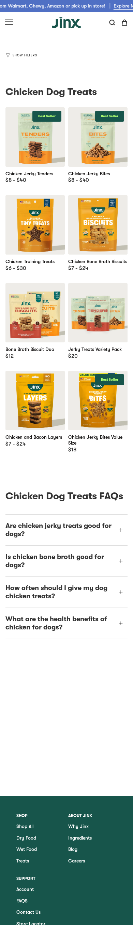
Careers (76, 860)
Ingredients (80, 838)
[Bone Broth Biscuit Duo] (35, 312)
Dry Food (26, 838)
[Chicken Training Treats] (35, 225)
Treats (22, 860)
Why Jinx (78, 826)
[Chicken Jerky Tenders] (35, 137)
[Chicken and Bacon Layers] (35, 400)
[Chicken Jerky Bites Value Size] (98, 400)
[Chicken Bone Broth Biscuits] (98, 225)
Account (25, 889)
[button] (112, 22)
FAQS (22, 900)
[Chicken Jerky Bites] (98, 137)
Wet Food (26, 849)
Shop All (24, 826)
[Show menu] (9, 22)
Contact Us (28, 912)
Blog (72, 849)
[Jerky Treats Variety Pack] (98, 312)
